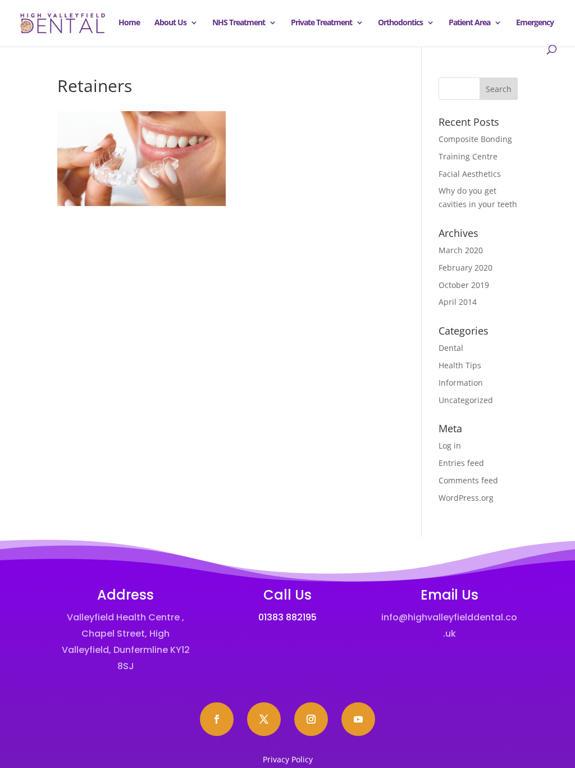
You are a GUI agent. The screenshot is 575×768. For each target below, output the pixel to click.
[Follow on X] (264, 719)
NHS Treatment (238, 23)
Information (461, 382)
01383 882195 (287, 617)
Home (129, 23)
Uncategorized (466, 400)
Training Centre (468, 156)
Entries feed (461, 463)
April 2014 (458, 301)
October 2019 (464, 285)
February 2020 (465, 267)
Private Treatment (321, 23)
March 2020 (461, 250)
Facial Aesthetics (470, 173)
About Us (170, 23)
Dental (451, 347)
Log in (450, 445)
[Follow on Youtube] (358, 719)
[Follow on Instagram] (311, 719)
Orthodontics (400, 23)
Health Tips (460, 365)
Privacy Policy (288, 759)
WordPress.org (466, 497)
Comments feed (468, 480)
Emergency (535, 23)
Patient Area (469, 23)
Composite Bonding (475, 139)
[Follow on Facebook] (217, 719)
